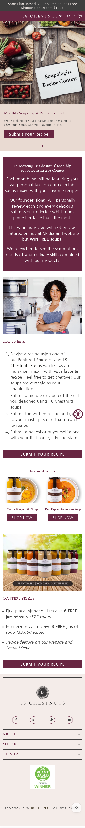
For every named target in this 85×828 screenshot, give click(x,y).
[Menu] (4, 16)
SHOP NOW (22, 518)
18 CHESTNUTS (41, 808)
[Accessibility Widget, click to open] (78, 414)
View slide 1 (42, 145)
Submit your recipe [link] (29, 134)
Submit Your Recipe (42, 454)
